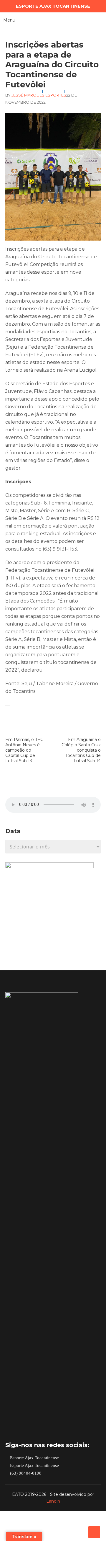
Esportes (55, 95)
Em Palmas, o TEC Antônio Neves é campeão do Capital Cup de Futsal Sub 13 (24, 750)
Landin (53, 1501)
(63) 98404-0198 (25, 1473)
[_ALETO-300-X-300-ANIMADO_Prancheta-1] (49, 866)
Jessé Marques (27, 95)
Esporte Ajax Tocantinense (34, 1458)
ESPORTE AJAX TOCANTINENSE (53, 6)
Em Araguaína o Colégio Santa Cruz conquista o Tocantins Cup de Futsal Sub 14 (81, 750)
